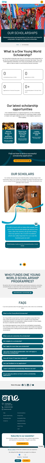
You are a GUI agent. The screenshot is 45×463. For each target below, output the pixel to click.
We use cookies (11, 449)
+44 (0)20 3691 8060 (8, 407)
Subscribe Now (21, 443)
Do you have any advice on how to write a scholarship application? (19, 374)
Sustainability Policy (21, 418)
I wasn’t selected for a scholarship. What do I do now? (19, 368)
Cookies (41, 446)
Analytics (19, 457)
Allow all (26, 460)
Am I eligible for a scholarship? (12, 341)
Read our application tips (21, 160)
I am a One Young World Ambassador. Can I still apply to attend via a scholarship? (20, 352)
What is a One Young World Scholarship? (15, 313)
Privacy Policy (20, 415)
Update (18, 460)
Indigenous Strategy (21, 423)
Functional (25, 457)
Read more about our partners (22, 292)
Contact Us (5, 420)
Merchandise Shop (7, 418)
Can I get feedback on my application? (14, 363)
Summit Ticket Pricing (7, 415)
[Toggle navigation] (41, 2)
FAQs (4, 412)
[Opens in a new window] (23, 385)
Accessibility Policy (21, 420)
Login (18, 428)
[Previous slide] (20, 264)
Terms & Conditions (21, 412)
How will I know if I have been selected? (15, 358)
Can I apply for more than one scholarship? (16, 346)
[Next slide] (24, 264)
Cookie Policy (20, 426)
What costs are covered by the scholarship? (16, 336)
